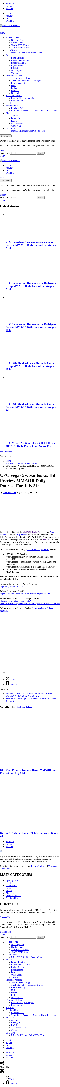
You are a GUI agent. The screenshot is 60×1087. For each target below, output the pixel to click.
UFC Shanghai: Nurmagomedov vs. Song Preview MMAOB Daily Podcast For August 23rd (31, 244)
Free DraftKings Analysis (22, 98)
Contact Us (16, 126)
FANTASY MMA (14, 95)
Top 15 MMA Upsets (20, 47)
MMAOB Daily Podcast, (34, 532)
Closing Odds (17, 42)
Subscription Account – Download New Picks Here (34, 110)
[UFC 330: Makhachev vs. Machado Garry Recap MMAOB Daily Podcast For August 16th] (32, 347)
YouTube (47, 539)
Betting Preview (18, 58)
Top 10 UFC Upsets (20, 45)
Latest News (11, 50)
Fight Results (17, 65)
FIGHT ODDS (12, 37)
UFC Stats (10, 128)
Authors (14, 116)
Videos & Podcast (13, 895)
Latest (8, 13)
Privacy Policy (37, 866)
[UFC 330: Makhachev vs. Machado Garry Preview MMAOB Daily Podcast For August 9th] (32, 386)
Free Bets (10, 103)
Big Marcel (22, 534)
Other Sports (16, 70)
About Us (10, 113)
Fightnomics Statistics (20, 60)
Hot (7, 18)
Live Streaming (18, 83)
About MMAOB (18, 123)
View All (15, 73)
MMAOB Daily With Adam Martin (26, 53)
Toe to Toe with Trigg (20, 78)
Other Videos (17, 93)
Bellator (14, 88)
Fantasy (9, 888)
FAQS (14, 121)
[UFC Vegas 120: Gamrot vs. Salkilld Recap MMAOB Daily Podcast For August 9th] (32, 427)
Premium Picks (12, 105)
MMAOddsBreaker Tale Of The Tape (28, 131)
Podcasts (15, 90)
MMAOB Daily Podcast (38, 549)
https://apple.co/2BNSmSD (12, 586)
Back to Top (5, 932)
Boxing (14, 68)
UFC (13, 85)
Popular (9, 16)
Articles (9, 55)
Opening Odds (17, 40)
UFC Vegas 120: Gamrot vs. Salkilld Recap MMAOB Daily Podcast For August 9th (30, 444)
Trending (10, 21)
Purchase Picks (17, 108)
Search (40, 153)
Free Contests (17, 100)
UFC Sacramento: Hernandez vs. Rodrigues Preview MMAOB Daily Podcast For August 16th (31, 327)
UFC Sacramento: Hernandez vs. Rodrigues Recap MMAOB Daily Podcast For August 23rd (31, 286)
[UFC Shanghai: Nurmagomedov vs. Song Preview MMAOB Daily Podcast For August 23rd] (32, 224)
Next (10, 451)
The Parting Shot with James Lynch (27, 80)
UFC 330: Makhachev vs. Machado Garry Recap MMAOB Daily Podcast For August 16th (30, 366)
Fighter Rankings (18, 63)
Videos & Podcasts (14, 75)
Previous (4, 451)
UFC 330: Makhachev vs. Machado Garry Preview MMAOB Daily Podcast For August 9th (31, 407)
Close (2, 934)
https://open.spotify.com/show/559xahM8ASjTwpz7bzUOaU (27, 594)
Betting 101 (16, 118)
